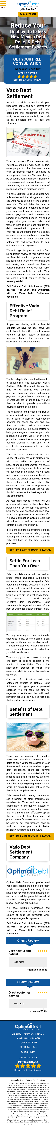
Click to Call (29, 14)
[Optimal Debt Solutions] (28, 1026)
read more (19, 961)
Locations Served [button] (27, 1058)
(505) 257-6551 (28, 9)
